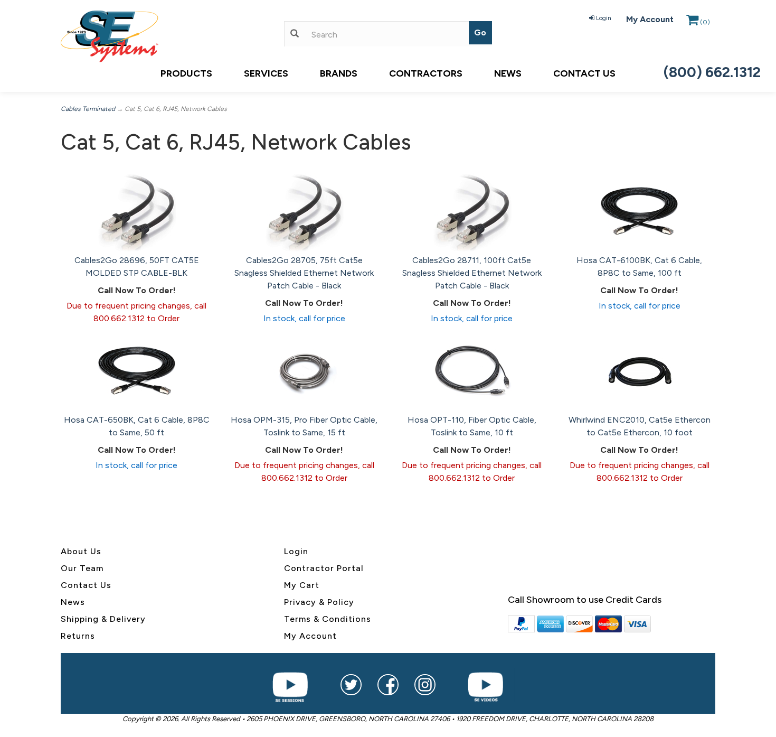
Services (266, 73)
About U (79, 551)
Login (603, 18)
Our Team (82, 568)
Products (186, 73)
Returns (78, 636)
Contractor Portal (324, 568)
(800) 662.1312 (712, 72)
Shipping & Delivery (103, 619)
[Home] (164, 36)
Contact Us (584, 73)
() (705, 22)
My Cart (301, 585)
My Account (650, 19)
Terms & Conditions (327, 619)
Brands (338, 73)
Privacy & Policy (319, 602)
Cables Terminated (88, 109)
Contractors (425, 73)
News (508, 73)
